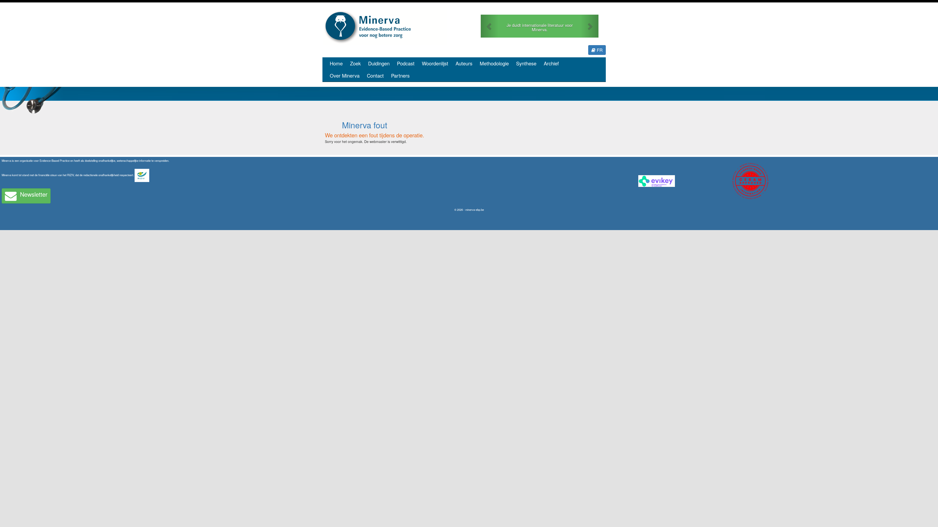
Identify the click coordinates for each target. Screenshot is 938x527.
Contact (375, 75)
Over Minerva (345, 75)
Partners (400, 75)
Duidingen (379, 63)
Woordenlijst (435, 63)
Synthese (526, 63)
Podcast (406, 63)
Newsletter (33, 194)
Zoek (355, 63)
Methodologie (494, 63)
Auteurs (464, 63)
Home (336, 63)
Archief (551, 63)
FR (599, 50)
